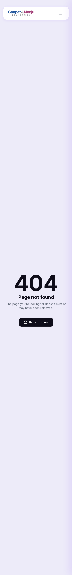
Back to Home (38, 322)
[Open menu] (60, 13)
